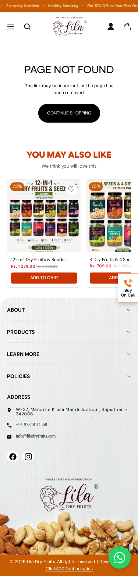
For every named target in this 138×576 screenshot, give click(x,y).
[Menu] (10, 26)
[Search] (27, 26)
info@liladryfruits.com (36, 436)
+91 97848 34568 (31, 424)
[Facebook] (12, 456)
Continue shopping (69, 113)
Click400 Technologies (69, 569)
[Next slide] (117, 233)
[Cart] (127, 26)
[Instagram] (28, 456)
